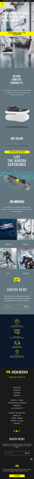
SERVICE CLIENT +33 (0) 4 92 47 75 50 (13, 1)
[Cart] (29, 4)
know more (23, 471)
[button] (2, 4)
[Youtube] (16, 431)
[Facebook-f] (19, 431)
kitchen (25, 273)
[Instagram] (14, 431)
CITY (8, 273)
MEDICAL (26, 244)
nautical (8, 244)
